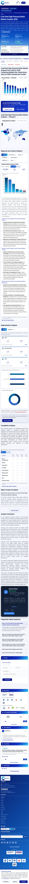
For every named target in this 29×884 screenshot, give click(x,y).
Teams (2, 803)
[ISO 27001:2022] (8, 700)
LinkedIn (6, 610)
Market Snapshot (6, 32)
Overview (3, 61)
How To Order (3, 824)
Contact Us (3, 783)
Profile (12, 610)
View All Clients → (14, 724)
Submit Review (7, 679)
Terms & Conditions (4, 815)
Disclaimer (3, 822)
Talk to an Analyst (21, 109)
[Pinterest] (16, 844)
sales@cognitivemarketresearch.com (8, 788)
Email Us (5, 769)
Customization (3, 64)
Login (24, 2)
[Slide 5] (5, 721)
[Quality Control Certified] (14, 865)
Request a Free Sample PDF (20, 412)
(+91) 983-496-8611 (6, 785)
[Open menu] (27, 3)
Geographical (16, 61)
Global (4, 154)
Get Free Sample (7, 420)
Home (2, 12)
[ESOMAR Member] (5, 695)
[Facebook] (2, 844)
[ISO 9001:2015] (4, 700)
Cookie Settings (3, 819)
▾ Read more (14, 54)
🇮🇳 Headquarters (4, 790)
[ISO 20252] (16, 700)
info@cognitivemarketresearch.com (8, 786)
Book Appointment (9, 613)
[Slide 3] (3, 721)
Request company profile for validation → (10, 486)
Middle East (5, 160)
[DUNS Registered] (4, 707)
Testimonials (3, 810)
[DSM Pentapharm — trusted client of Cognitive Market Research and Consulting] (21, 717)
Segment (21, 61)
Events (2, 812)
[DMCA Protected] (13, 707)
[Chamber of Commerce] (9, 707)
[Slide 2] (3, 760)
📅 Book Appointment (14, 772)
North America (12, 154)
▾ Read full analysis (14, 510)
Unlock (26, 344)
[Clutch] (17, 707)
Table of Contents (9, 61)
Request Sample (11, 64)
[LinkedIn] (7, 844)
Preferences (5, 881)
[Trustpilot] (22, 707)
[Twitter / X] (10, 844)
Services (2, 801)
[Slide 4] (4, 721)
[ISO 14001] (21, 700)
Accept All (24, 881)
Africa (12, 160)
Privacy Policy (6, 878)
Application (11, 329)
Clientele (2, 806)
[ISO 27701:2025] (12, 700)
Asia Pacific (5, 157)
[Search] (20, 3)
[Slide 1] (2, 760)
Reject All (15, 881)
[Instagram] (5, 844)
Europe (20, 154)
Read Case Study (5, 757)
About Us (2, 800)
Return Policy (3, 821)
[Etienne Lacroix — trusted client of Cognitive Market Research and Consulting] (8, 717)
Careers (2, 805)
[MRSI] (11, 695)
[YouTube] (13, 844)
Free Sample (19, 58)
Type (4, 329)
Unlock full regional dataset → (9, 320)
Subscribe (25, 837)
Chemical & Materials (8, 12)
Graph (14, 166)
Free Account (17, 64)
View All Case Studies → (14, 763)
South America (14, 157)
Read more (14, 606)
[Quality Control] (4, 703)
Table (19, 166)
